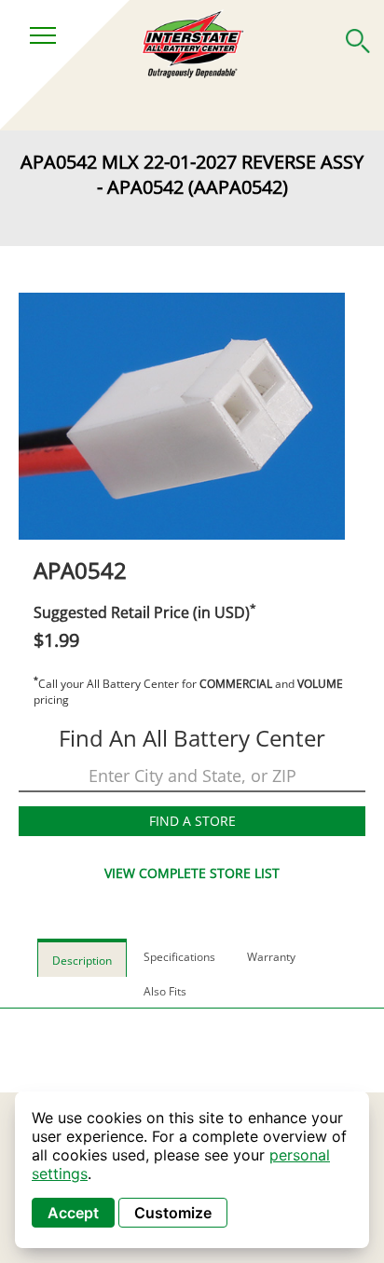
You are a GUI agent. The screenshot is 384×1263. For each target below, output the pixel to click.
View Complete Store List (192, 873)
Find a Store (192, 821)
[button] (358, 37)
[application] (192, 1169)
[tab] (82, 958)
